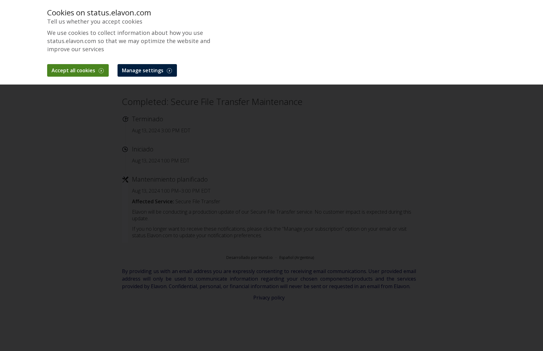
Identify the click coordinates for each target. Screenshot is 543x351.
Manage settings (143, 70)
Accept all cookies (74, 70)
